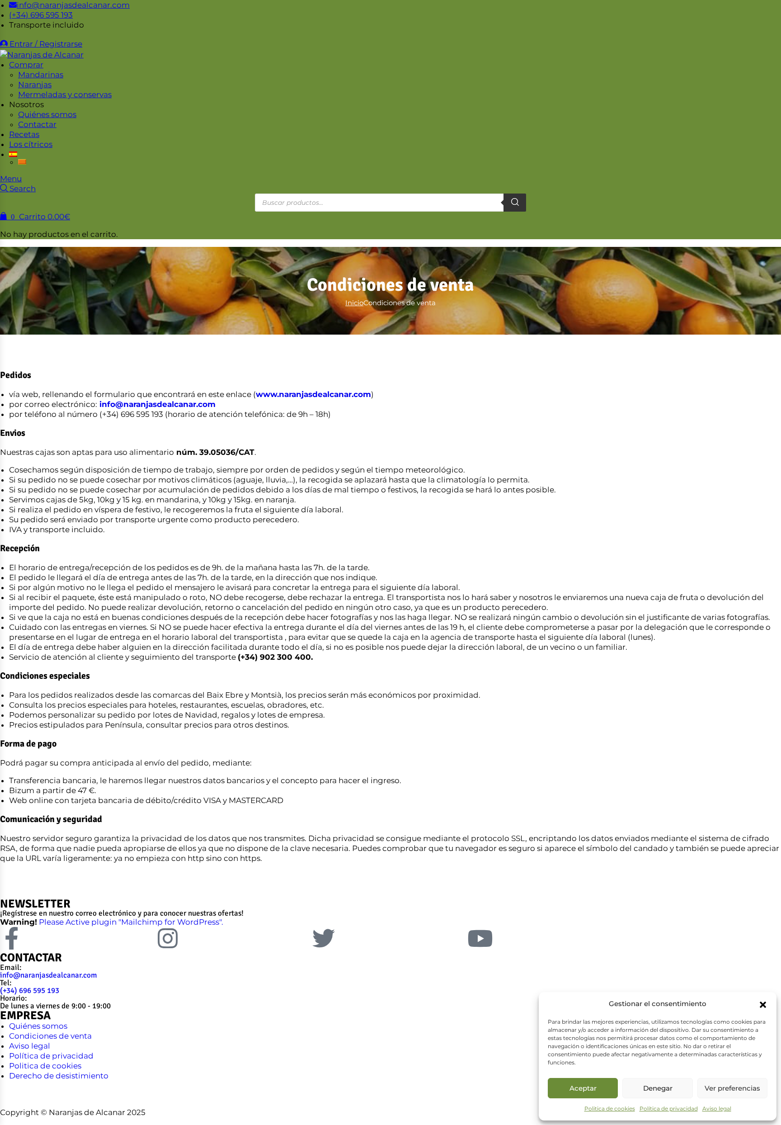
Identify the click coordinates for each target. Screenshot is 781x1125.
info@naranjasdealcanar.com (157, 404)
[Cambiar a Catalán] (72, 162)
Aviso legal (716, 1108)
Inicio (354, 302)
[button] (762, 1003)
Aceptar (583, 1088)
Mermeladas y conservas (65, 94)
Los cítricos (30, 144)
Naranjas (35, 84)
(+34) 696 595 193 (29, 990)
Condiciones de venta (50, 1035)
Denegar (658, 1088)
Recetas (24, 134)
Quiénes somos (47, 114)
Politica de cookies (609, 1108)
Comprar (26, 64)
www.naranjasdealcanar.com (313, 394)
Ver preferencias (732, 1088)
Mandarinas (40, 74)
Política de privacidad (669, 1108)
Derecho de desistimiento (58, 1075)
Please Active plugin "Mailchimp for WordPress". (131, 921)
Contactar (37, 124)
